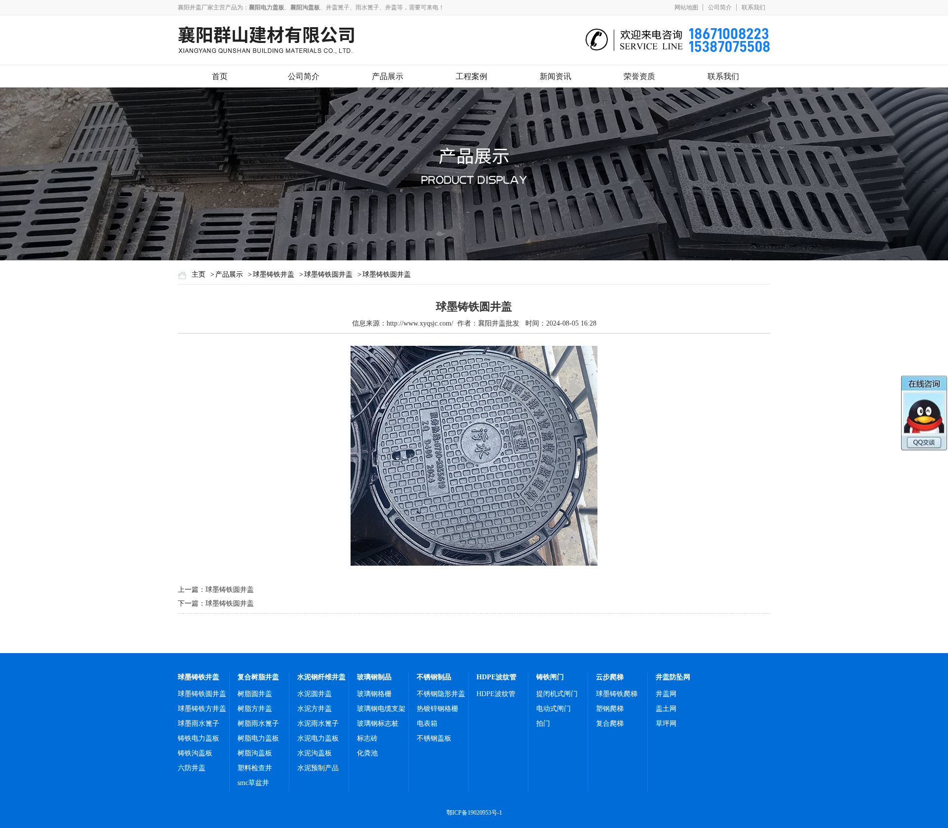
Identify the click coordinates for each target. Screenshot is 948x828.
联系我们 (753, 7)
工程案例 (471, 76)
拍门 (543, 723)
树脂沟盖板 (254, 753)
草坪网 (666, 723)
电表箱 (427, 723)
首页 (220, 76)
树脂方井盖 (254, 708)
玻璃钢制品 (374, 677)
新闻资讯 (555, 76)
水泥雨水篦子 (318, 723)
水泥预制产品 (318, 768)
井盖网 (666, 694)
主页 (198, 274)
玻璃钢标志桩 (377, 723)
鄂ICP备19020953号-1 (474, 812)
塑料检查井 (254, 768)
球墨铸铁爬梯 (616, 694)
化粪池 (367, 753)
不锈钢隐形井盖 (441, 694)
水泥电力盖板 (318, 738)
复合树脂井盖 (258, 677)
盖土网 (666, 708)
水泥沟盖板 (314, 753)
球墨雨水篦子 (198, 723)
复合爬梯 (610, 723)
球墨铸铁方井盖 (202, 708)
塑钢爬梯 (610, 708)
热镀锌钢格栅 (437, 708)
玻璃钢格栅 (374, 694)
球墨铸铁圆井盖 (328, 274)
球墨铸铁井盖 (273, 274)
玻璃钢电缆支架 (381, 708)
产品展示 (387, 76)
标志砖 (367, 738)
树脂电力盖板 (258, 738)
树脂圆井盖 (254, 694)
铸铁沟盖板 (195, 753)
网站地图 (686, 7)
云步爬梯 (610, 677)
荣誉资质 (639, 76)
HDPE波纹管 (496, 677)
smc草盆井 (253, 783)
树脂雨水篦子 (258, 723)
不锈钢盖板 (434, 738)
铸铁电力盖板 (198, 738)
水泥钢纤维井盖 (321, 677)
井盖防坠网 (673, 677)
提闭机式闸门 (557, 694)
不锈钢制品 (434, 677)
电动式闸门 (553, 708)
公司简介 (720, 7)
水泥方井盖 (314, 708)
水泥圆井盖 (314, 694)
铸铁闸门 (550, 677)
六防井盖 (191, 768)
